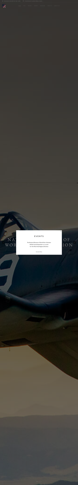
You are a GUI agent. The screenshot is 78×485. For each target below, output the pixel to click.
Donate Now (39, 251)
